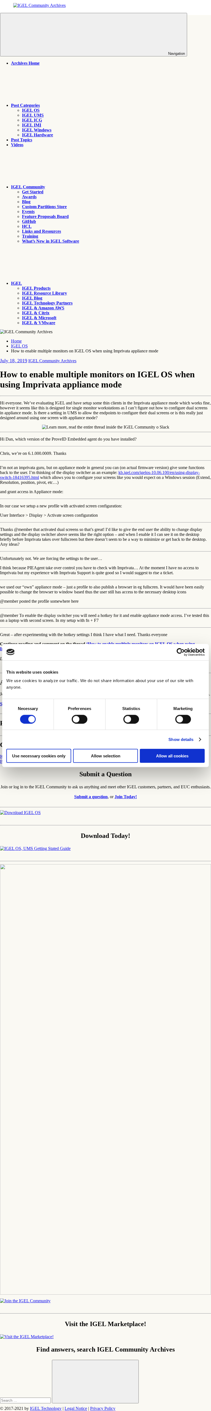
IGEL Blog (32, 298)
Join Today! (126, 796)
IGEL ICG (32, 120)
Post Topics (21, 139)
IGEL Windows (36, 130)
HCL (27, 226)
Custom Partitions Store (44, 206)
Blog (26, 201)
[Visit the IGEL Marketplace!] (27, 1336)
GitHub (29, 221)
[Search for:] (26, 1400)
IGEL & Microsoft (39, 317)
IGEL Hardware (37, 135)
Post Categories (25, 105)
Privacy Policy (102, 1408)
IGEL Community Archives (52, 360)
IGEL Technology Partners (47, 303)
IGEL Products (36, 288)
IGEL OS (31, 110)
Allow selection (105, 756)
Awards (29, 196)
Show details (180, 739)
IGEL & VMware (38, 322)
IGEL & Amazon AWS (43, 308)
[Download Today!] (35, 848)
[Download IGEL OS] (20, 812)
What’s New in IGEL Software (50, 241)
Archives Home (25, 63)
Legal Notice (76, 1408)
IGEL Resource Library (44, 293)
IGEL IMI (31, 125)
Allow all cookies (172, 756)
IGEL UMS (33, 115)
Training (30, 236)
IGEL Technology (46, 1408)
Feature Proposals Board (45, 216)
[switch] (79, 719)
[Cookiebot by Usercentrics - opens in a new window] (181, 652)
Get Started (32, 191)
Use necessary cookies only (38, 756)
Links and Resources (41, 231)
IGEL (16, 283)
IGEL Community (28, 187)
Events (28, 211)
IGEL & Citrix (35, 313)
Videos (17, 144)
